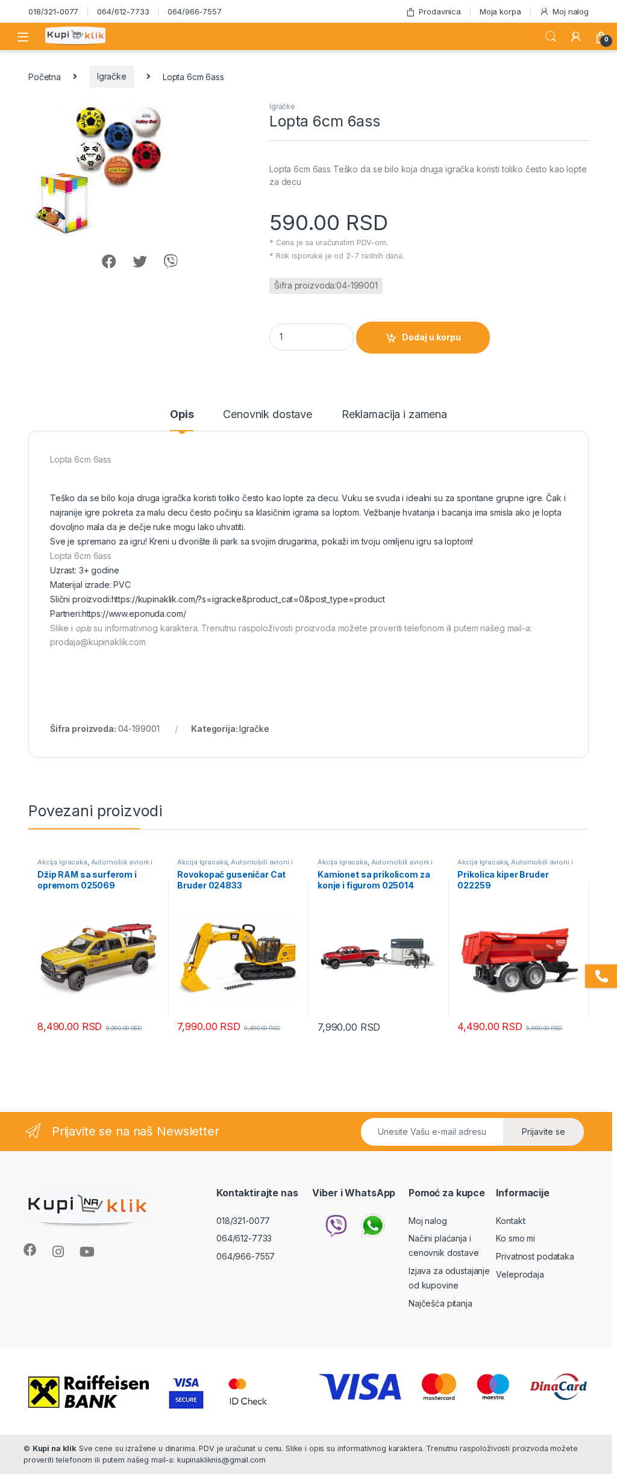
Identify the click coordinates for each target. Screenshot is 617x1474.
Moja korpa (500, 11)
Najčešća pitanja (440, 1303)
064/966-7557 (194, 11)
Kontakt (510, 1221)
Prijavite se (543, 1131)
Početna (44, 76)
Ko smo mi (515, 1238)
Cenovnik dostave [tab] (267, 414)
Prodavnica (440, 11)
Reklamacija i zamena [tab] (394, 414)
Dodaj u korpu (431, 337)
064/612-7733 (123, 11)
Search (550, 36)
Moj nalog (571, 11)
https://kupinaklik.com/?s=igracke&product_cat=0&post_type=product (248, 599)
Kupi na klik (55, 1448)
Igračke (112, 76)
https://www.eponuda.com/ (134, 613)
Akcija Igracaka (62, 862)
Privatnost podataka (535, 1256)
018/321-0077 (53, 11)
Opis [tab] (181, 414)
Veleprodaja (519, 1274)
